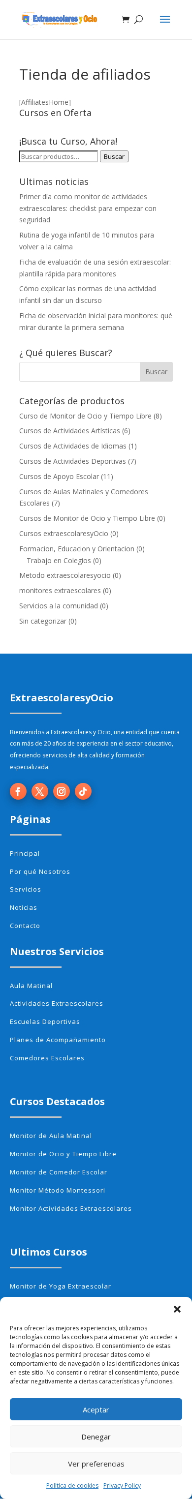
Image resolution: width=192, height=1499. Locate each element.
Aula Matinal (31, 985)
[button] (177, 1309)
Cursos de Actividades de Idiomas (73, 445)
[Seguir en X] (40, 791)
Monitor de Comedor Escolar (58, 1172)
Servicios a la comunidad (58, 605)
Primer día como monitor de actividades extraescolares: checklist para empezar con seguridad (88, 208)
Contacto (25, 925)
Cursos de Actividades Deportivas (72, 461)
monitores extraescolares (60, 590)
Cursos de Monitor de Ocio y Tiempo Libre (87, 518)
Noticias (23, 907)
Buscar (114, 156)
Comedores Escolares (47, 1057)
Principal (25, 853)
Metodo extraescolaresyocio (65, 575)
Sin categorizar (42, 621)
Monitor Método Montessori (57, 1190)
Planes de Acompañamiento (58, 1039)
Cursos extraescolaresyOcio (63, 533)
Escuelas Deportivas (45, 1021)
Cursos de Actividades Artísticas (69, 430)
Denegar (96, 1436)
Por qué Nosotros (40, 871)
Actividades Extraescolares (56, 1003)
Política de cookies (72, 1485)
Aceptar (96, 1409)
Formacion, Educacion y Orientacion (76, 548)
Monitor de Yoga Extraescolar (60, 1286)
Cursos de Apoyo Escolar (59, 476)
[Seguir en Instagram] (61, 791)
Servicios (25, 889)
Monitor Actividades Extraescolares (71, 1208)
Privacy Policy (122, 1485)
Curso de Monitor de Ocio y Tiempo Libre (85, 415)
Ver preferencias (96, 1464)
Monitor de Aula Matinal (51, 1135)
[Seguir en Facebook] (18, 791)
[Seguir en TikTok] (83, 791)
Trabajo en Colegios (59, 560)
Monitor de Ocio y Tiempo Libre (63, 1153)
